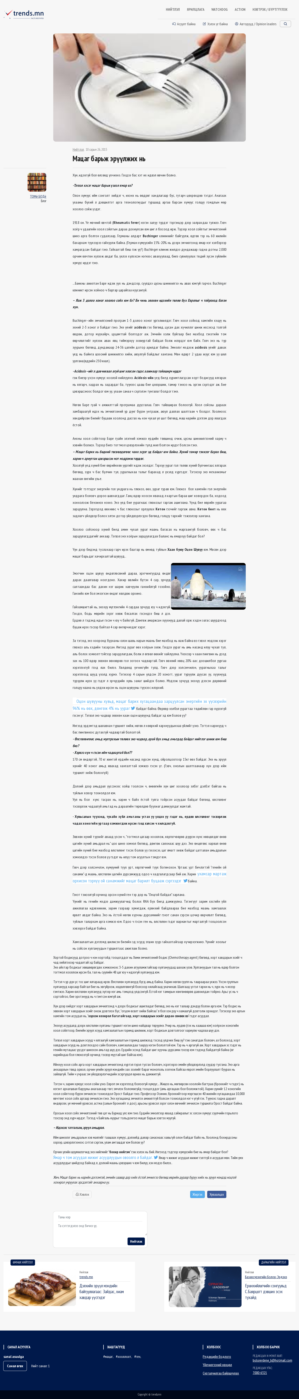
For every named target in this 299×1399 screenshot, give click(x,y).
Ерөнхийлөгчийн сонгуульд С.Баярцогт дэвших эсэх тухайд (266, 1291)
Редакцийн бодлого (217, 1356)
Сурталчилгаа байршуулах (221, 1373)
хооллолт (124, 1356)
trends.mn (86, 1276)
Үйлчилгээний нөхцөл (217, 1364)
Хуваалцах (217, 1194)
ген (138, 1356)
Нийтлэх (136, 1241)
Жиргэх (197, 1194)
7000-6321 (260, 1372)
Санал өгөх (15, 1365)
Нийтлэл (78, 149)
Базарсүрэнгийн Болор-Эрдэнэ (266, 1276)
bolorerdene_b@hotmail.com (272, 1360)
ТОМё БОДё (38, 196)
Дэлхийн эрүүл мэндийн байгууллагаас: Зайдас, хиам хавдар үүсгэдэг (101, 1291)
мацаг (109, 1356)
